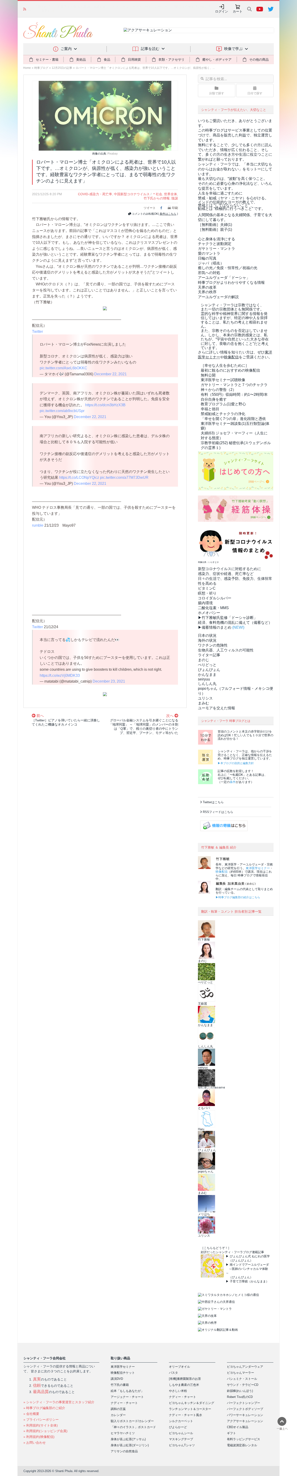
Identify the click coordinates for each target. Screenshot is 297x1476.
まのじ (203, 660)
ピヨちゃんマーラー (240, 1372)
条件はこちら (168, 213)
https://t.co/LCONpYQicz (79, 477)
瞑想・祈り (207, 593)
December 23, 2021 (109, 681)
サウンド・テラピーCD (242, 1385)
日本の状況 (207, 635)
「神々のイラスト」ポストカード (133, 1427)
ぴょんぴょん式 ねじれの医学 (250, 1256)
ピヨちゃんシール (181, 1433)
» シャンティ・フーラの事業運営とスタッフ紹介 (58, 1402)
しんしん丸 (207, 684)
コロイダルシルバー (214, 598)
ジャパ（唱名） (211, 263)
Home (27, 67)
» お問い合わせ (34, 1442)
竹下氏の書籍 (120, 1385)
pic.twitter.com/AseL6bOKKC (63, 368)
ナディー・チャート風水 (185, 1415)
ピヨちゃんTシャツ (182, 1445)
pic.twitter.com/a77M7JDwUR (124, 477)
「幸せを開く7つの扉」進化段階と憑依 (233, 419)
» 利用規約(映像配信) (39, 1437)
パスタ (173, 1372)
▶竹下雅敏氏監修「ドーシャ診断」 (227, 618)
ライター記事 (209, 655)
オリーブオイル (179, 1366)
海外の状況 (207, 640)
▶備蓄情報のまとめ (214, 627)
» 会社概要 (31, 1414)
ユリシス (205, 698)
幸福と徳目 (210, 409)
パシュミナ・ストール (242, 1378)
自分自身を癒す (214, 399)
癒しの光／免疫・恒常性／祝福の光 (227, 268)
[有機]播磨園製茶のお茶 (185, 1378)
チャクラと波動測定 (214, 244)
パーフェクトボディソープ (245, 1409)
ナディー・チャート (124, 1403)
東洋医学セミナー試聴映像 (223, 380)
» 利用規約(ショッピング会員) (45, 1431)
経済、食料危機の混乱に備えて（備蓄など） (235, 622)
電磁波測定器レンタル (242, 1445)
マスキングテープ (181, 1439)
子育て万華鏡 (239, 1281)
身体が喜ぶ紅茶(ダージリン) (130, 1445)
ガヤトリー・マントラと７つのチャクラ (234, 385)
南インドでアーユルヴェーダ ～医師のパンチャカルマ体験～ (247, 1269)
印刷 (175, 208)
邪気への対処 (209, 273)
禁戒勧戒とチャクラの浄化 (223, 414)
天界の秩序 (207, 292)
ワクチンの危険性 (213, 645)
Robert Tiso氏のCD (240, 1397)
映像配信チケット (123, 1372)
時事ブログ (41, 67)
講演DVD (117, 1378)
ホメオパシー (209, 613)
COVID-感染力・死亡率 (95, 194)
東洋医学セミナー (258, 868)
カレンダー (118, 1415)
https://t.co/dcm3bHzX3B (105, 405)
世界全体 (170, 194)
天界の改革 (207, 287)
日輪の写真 (207, 258)
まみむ (203, 703)
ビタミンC (207, 588)
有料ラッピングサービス (243, 1439)
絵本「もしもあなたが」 (127, 1391)
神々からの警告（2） (218, 390)
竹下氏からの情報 (157, 198)
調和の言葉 (118, 1409)
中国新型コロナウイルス (132, 194)
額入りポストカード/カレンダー (132, 1421)
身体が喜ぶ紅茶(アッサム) (128, 1439)
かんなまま (207, 675)
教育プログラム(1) (223, 404)
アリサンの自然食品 (124, 1451)
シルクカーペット (181, 1421)
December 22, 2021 (110, 374)
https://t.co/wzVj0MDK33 (60, 675)
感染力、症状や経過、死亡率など (226, 574)
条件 (233, 782)
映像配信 (222, 871)
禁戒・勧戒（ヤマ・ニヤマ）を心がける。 (233, 198)
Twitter (37, 332)
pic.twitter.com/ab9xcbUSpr (62, 411)
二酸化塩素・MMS (213, 608)
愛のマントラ (209, 253)
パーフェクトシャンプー (243, 1403)
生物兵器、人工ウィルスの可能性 (226, 650)
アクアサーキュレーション (245, 1421)
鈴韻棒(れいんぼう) (240, 1391)
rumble (37, 525)
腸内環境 (205, 603)
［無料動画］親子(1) (215, 229)
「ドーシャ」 (224, 278)
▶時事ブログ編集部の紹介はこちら (238, 897)
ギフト (231, 1433)
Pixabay (112, 153)
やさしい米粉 (178, 1391)
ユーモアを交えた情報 (216, 708)
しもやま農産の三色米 (184, 1385)
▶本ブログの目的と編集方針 (236, 763)
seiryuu (204, 679)
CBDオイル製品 (237, 1427)
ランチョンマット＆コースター (190, 1409)
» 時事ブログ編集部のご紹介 (44, 1408)
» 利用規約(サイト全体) (40, 1425)
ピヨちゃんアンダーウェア (245, 1366)
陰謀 (174, 198)
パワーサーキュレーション (245, 1415)
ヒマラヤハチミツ (123, 1433)
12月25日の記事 (62, 67)
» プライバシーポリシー (41, 1419)
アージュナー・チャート (127, 1397)
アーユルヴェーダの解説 (218, 297)
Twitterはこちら (213, 802)
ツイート (150, 208)
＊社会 (157, 194)
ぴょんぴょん (209, 670)
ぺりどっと (207, 665)
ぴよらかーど (178, 1427)
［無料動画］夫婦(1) (215, 225)
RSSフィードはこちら (218, 812)
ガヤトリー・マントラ (216, 249)
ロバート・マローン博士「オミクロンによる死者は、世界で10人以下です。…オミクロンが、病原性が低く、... (145, 67)
